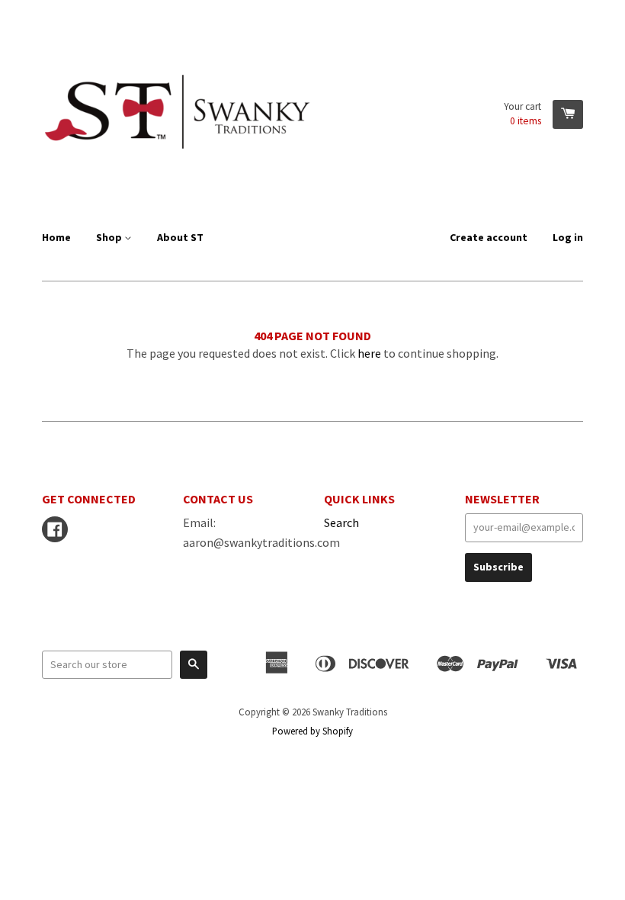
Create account (488, 237)
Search (341, 522)
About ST (180, 237)
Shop (110, 237)
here (369, 353)
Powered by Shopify (312, 731)
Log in (568, 237)
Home (56, 237)
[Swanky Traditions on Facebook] (55, 530)
